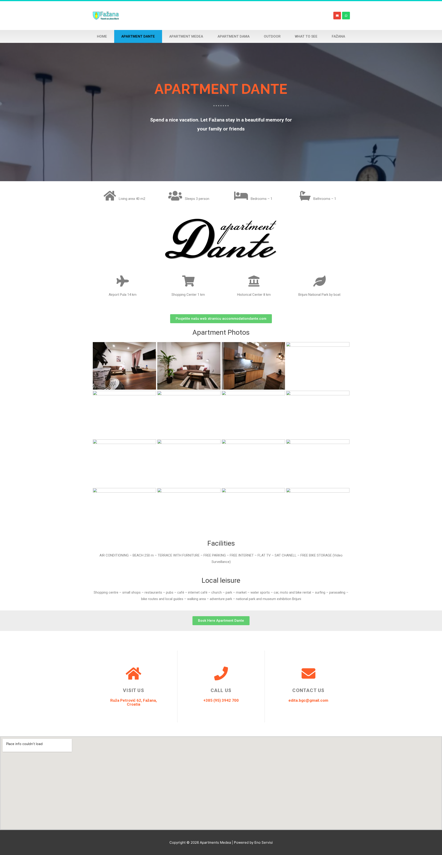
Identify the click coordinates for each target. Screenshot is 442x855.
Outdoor (272, 36)
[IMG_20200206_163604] (189, 511)
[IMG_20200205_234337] (317, 366)
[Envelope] (337, 16)
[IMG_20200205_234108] (124, 414)
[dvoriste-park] (253, 463)
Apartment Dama (234, 36)
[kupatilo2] (189, 463)
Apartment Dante (138, 36)
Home (102, 36)
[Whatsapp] (346, 16)
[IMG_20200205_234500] (253, 366)
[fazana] (317, 463)
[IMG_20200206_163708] (124, 511)
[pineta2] (253, 511)
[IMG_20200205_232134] (317, 414)
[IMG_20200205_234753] (189, 366)
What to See (306, 36)
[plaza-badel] (317, 511)
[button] (221, 318)
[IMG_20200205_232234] (189, 414)
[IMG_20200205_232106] (253, 414)
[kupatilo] (124, 463)
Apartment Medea (186, 36)
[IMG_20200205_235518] (124, 366)
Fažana (338, 36)
